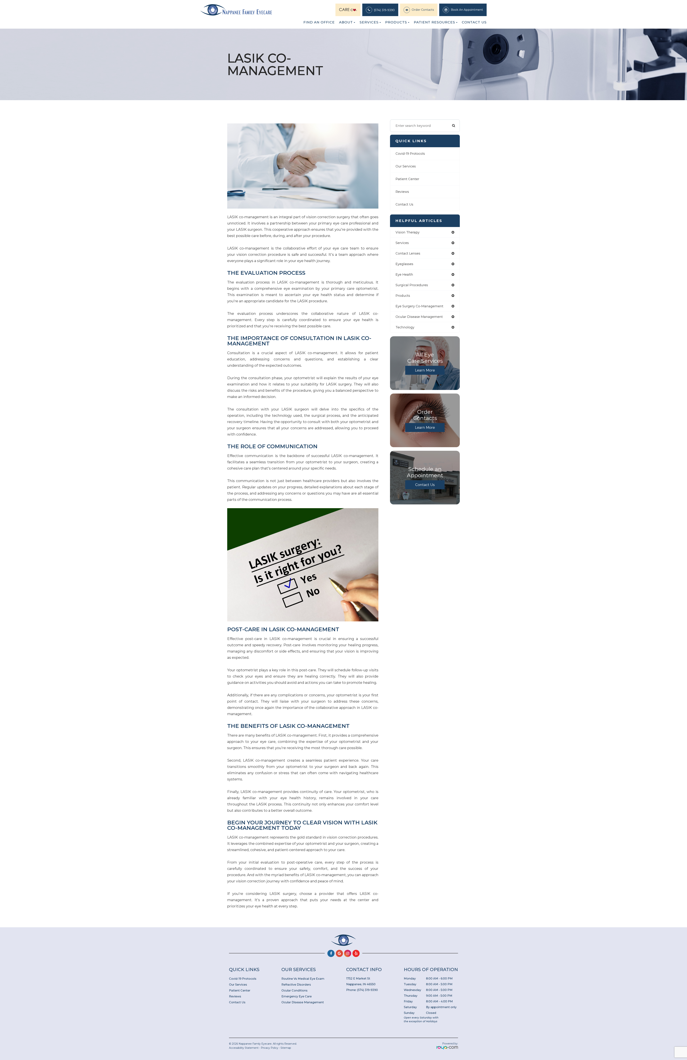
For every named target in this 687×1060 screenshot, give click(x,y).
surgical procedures (412, 285)
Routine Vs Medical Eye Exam (302, 978)
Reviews (402, 192)
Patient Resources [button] (434, 22)
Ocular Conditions (294, 990)
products (403, 296)
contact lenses (408, 253)
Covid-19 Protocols (410, 154)
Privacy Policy (269, 1047)
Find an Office (319, 22)
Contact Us (474, 22)
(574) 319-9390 (384, 10)
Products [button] (396, 22)
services (402, 243)
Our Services (406, 166)
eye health (404, 275)
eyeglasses (404, 264)
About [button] (346, 22)
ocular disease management (419, 317)
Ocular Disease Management (302, 1002)
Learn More (425, 370)
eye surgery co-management (419, 306)
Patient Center (407, 179)
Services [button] (369, 22)
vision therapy (408, 232)
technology (405, 327)
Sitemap (286, 1047)
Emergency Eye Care (296, 996)
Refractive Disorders (296, 984)
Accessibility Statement (244, 1047)
